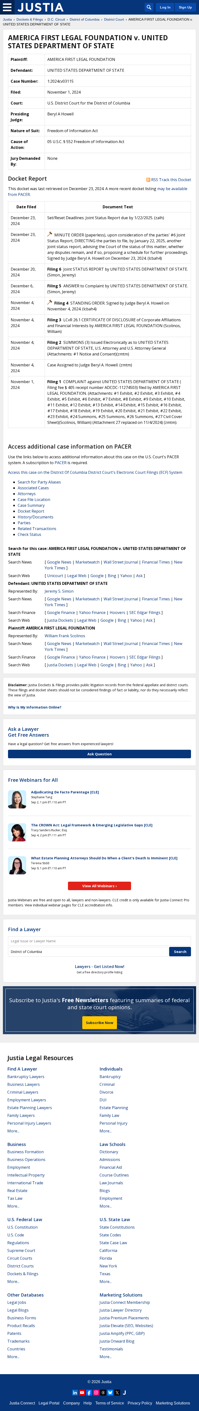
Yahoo (126, 575)
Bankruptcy (110, 1076)
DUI (103, 1100)
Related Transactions (37, 528)
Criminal (107, 1084)
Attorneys (27, 493)
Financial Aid (111, 1167)
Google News (59, 562)
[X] (117, 1392)
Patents (14, 1333)
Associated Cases (33, 488)
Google (97, 575)
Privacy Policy (140, 1403)
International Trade (25, 1182)
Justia (106, 1382)
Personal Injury (113, 1123)
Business (16, 1144)
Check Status (29, 534)
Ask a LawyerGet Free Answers (28, 732)
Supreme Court (21, 1250)
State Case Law (113, 1242)
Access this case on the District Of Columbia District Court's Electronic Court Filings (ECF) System (95, 472)
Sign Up (185, 7)
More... (13, 1131)
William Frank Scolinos (65, 635)
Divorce (106, 1092)
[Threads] (103, 1392)
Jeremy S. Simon (59, 591)
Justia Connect (22, 1403)
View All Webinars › (99, 885)
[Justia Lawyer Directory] (124, 1392)
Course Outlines (114, 1175)
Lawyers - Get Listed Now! (99, 966)
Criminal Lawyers (22, 1092)
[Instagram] (96, 1392)
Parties (24, 522)
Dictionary (109, 1151)
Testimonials (111, 1349)
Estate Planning (114, 1107)
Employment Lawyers (26, 1100)
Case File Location (34, 499)
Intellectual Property (26, 1175)
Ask (139, 575)
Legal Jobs (16, 1302)
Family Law (109, 1115)
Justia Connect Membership (125, 1302)
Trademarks (18, 1341)
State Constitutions (117, 1227)
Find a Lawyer (24, 929)
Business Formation (25, 1151)
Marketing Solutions (121, 1295)
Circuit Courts (19, 1258)
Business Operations (26, 1159)
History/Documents (35, 517)
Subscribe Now (99, 1022)
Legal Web (76, 575)
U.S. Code (15, 1235)
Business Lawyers (23, 1084)
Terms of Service (109, 1403)
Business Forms (21, 1318)
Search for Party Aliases (39, 482)
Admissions (110, 1159)
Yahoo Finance (92, 612)
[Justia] (40, 7)
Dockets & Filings (22, 1273)
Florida (106, 1258)
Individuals (111, 1069)
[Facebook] (89, 1392)
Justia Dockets (60, 620)
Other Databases (25, 1295)
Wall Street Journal (121, 562)
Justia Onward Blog (117, 1341)
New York (108, 1266)
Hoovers (117, 612)
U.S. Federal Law (24, 1219)
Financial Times (156, 562)
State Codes (110, 1235)
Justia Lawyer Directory (121, 1310)
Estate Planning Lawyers (29, 1107)
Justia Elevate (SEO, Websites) (126, 1325)
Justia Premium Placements (124, 1318)
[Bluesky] (110, 1392)
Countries (16, 1349)
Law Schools (112, 1144)
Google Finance (61, 612)
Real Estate (17, 1190)
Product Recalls (21, 1325)
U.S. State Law (115, 1219)
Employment (18, 1167)
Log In (165, 7)
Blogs (105, 1190)
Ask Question (99, 753)
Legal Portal (49, 1403)
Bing (112, 575)
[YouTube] (82, 1392)
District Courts (20, 1266)
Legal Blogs (18, 1310)
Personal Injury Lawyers (29, 1123)
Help (87, 1403)
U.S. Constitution (22, 1227)
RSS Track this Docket (170, 179)
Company (71, 1403)
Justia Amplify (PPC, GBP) (122, 1333)
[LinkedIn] (75, 1392)
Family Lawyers (21, 1115)
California (108, 1250)
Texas (105, 1273)
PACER (60, 462)
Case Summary (31, 505)
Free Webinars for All (33, 780)
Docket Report (31, 511)
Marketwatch (87, 562)
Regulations (18, 1242)
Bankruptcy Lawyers (25, 1076)
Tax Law (14, 1198)
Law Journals (111, 1182)
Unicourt (55, 575)
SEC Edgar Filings (144, 612)
